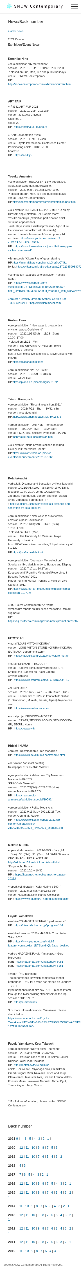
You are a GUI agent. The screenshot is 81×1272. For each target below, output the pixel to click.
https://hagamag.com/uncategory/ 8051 (39, 961)
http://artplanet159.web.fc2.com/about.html (34, 862)
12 (21, 1147)
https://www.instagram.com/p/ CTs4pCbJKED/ (41, 680)
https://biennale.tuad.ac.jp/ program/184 (39, 925)
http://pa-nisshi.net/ (25, 1002)
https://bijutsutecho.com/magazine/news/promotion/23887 (43, 621)
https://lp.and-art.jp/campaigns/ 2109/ (35, 382)
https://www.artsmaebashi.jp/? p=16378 (37, 416)
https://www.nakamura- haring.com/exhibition (42, 898)
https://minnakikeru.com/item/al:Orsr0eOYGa (40, 262)
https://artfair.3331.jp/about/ (30, 127)
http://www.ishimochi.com (45, 303)
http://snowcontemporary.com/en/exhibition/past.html (44, 202)
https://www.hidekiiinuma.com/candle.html (39, 755)
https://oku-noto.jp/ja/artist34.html (33, 437)
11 (27, 1147)
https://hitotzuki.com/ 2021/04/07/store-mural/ (41, 655)
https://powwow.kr (24, 728)
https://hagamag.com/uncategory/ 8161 (39, 965)
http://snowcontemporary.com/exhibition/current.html (39, 84)
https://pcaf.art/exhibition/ (28, 361)
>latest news (15, 31)
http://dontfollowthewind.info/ (31, 1065)
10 (33, 1147)
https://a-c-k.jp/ (23, 155)
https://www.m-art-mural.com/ (31, 708)
